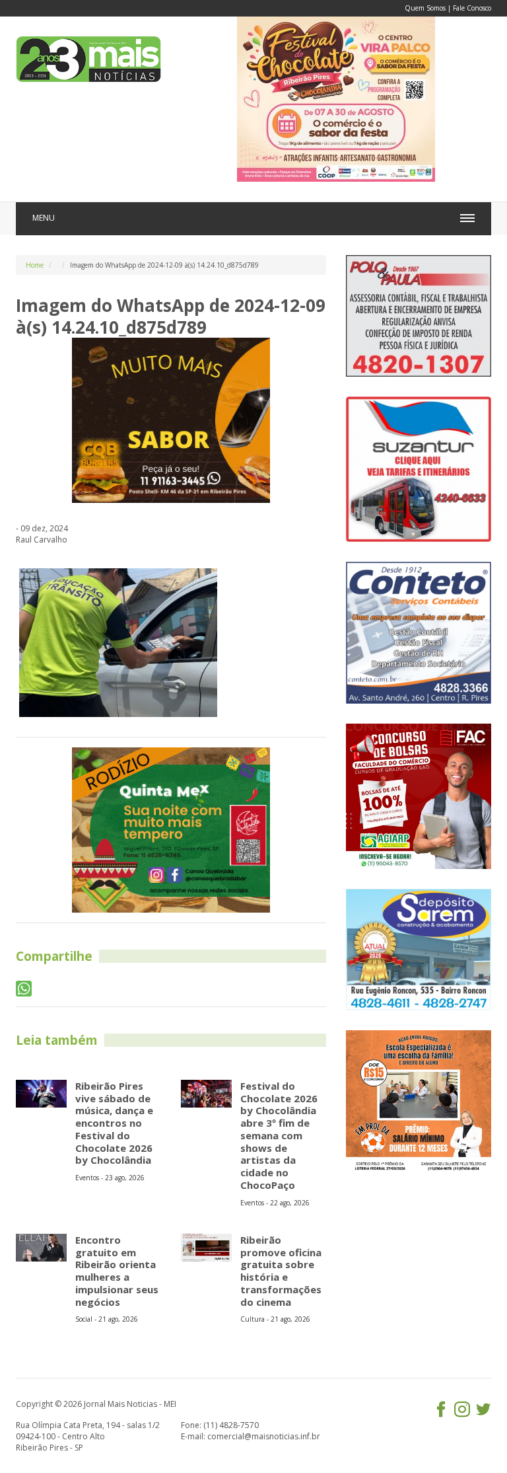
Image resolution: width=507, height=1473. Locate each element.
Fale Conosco (472, 8)
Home (35, 265)
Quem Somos (425, 8)
